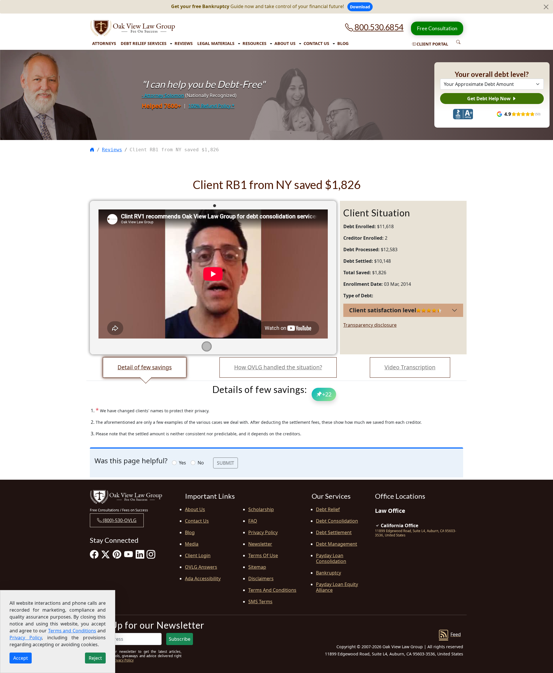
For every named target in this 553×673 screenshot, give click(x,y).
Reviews (184, 43)
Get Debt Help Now (489, 98)
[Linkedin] (140, 554)
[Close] (546, 7)
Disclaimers (261, 578)
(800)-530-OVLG (119, 520)
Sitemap (257, 567)
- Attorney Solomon (163, 95)
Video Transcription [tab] (410, 367)
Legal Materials (215, 43)
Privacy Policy (263, 532)
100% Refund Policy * (211, 106)
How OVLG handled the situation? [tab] (278, 367)
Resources (254, 43)
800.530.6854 (378, 27)
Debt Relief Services (143, 43)
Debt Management (336, 544)
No (201, 463)
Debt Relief (328, 509)
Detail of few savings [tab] (145, 367)
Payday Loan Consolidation (331, 558)
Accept (20, 658)
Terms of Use (263, 555)
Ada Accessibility (203, 578)
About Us (285, 43)
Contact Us (316, 43)
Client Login (198, 555)
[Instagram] (151, 554)
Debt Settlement (334, 532)
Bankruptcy (328, 573)
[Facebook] (94, 554)
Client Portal (431, 44)
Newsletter (260, 544)
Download (360, 7)
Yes (182, 463)
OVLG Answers (201, 567)
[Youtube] (128, 554)
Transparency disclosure (370, 325)
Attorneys (104, 43)
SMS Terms (260, 601)
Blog (343, 43)
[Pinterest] (117, 554)
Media (191, 544)
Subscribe (179, 639)
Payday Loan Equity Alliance (337, 587)
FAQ (252, 521)
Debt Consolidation (337, 521)
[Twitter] (105, 554)
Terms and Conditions (272, 590)
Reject (95, 658)
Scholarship (261, 509)
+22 (327, 394)
